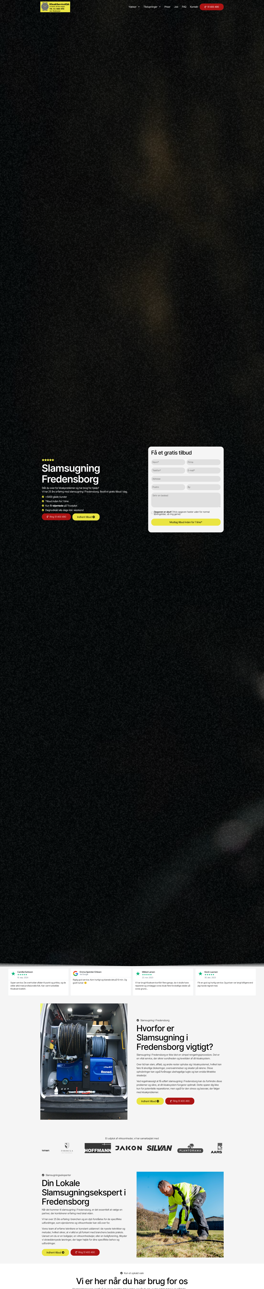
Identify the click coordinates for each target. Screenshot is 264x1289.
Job (176, 6)
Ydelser (132, 6)
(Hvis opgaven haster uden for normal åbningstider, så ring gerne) (182, 513)
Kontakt (194, 6)
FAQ (184, 6)
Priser (167, 6)
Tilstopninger (150, 6)
